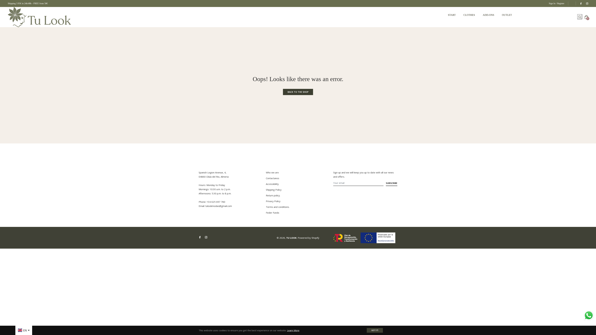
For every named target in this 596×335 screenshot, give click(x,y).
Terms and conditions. (277, 206)
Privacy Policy (273, 201)
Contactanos (272, 178)
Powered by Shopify (308, 237)
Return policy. (273, 195)
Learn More (293, 330)
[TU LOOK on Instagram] (587, 3)
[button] (579, 16)
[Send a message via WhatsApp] (588, 315)
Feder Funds (272, 212)
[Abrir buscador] (576, 17)
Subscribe (391, 183)
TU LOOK (291, 237)
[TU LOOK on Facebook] (581, 3)
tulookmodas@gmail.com (218, 206)
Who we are (272, 172)
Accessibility (272, 183)
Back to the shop (298, 91)
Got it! (374, 330)
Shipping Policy (274, 189)
